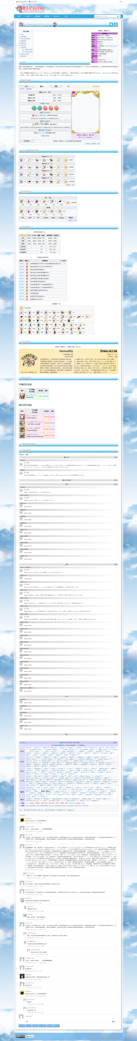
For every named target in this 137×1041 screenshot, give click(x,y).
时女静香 (70, 747)
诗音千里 (43, 766)
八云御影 (77, 787)
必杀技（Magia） (45, 121)
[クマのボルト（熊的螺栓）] (38, 320)
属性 (26, 86)
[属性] (41, 86)
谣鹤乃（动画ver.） (103, 749)
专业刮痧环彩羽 (31, 941)
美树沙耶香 (45, 762)
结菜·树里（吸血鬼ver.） (52, 749)
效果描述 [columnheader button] (45, 260)
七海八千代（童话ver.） (94, 761)
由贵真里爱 (84, 764)
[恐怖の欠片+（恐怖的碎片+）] (38, 328)
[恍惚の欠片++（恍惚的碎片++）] (55, 332)
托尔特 (57, 803)
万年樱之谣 (105, 781)
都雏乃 (43, 772)
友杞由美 (78, 803)
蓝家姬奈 (71, 757)
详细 (74, 742)
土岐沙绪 (62, 757)
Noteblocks (28, 818)
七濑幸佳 (52, 781)
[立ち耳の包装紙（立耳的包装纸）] (29, 316)
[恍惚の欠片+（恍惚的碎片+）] (46, 332)
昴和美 (95, 783)
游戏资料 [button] (37, 16)
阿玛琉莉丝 (75, 798)
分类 (20, 810)
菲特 (55, 785)
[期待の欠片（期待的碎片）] (79, 328)
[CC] (68, 202)
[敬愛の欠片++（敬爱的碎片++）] (80, 332)
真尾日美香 (99, 751)
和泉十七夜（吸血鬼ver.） (48, 789)
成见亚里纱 (88, 794)
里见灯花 (36, 747)
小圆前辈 (48, 780)
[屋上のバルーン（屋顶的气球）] (58, 174)
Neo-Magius (70, 805)
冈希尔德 (92, 747)
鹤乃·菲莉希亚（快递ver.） (87, 749)
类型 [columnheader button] (20, 260)
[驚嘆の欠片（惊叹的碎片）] (54, 328)
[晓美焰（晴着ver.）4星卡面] (85, 112)
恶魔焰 (36, 791)
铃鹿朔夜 (68, 772)
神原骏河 (58, 755)
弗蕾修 (62, 803)
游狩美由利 (80, 757)
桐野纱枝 (86, 753)
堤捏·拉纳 (28, 974)
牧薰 (111, 753)
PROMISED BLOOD (60, 805)
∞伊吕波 (76, 778)
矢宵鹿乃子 (103, 791)
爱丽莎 (27, 755)
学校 (92, 60)
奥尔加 (103, 757)
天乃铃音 (42, 755)
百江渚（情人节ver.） (77, 791)
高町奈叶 (73, 755)
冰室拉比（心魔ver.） (102, 798)
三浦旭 (60, 787)
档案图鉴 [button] (46, 16)
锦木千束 (62, 785)
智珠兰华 (71, 753)
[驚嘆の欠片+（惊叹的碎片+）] (63, 328)
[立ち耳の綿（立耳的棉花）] (58, 160)
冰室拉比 (93, 768)
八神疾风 (70, 774)
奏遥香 (42, 785)
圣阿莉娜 (28, 770)
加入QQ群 (33, 2)
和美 (67, 794)
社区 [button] (28, 16)
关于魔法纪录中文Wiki (102, 1038)
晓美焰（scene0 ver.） (61, 791)
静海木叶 (67, 764)
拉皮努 (35, 755)
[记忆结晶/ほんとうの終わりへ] (22, 417)
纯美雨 (51, 764)
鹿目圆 (106, 778)
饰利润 (108, 764)
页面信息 (56, 1025)
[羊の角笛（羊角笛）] (29, 167)
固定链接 (49, 1025)
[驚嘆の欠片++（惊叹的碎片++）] (71, 328)
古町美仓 (65, 793)
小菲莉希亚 (107, 787)
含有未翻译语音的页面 (30, 810)
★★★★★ (29, 89)
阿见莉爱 (31, 793)
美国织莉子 (70, 783)
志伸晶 (44, 764)
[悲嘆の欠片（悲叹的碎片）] (47, 324)
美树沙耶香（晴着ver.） (72, 762)
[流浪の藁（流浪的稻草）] (69, 320)
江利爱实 (28, 753)
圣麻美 (78, 770)
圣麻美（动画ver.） (103, 770)
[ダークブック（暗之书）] (21, 160)
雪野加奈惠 (83, 793)
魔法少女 (22, 454)
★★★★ (22, 89)
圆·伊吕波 (67, 780)
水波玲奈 (37, 757)
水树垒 (109, 793)
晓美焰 (108, 62)
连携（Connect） (45, 112)
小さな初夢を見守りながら (34, 422)
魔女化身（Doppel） (45, 130)
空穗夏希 (28, 764)
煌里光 (62, 776)
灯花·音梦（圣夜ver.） (32, 789)
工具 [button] (65, 16)
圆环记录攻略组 (22, 2)
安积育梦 (78, 747)
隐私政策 (94, 1038)
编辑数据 (93, 143)
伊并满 (107, 751)
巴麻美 (71, 770)
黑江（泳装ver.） (63, 789)
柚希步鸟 (96, 781)
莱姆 (66, 803)
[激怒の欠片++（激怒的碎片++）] (21, 328)
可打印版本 (42, 1025)
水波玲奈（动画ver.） (79, 761)
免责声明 (110, 1038)
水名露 (96, 757)
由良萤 (100, 764)
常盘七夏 (36, 764)
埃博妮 (98, 787)
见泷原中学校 (101, 60)
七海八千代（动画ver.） (62, 761)
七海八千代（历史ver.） (32, 762)
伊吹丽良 (90, 751)
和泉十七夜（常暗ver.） (78, 789)
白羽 (37, 805)
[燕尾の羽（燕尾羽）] (29, 181)
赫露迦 (113, 768)
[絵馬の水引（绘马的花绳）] (44, 160)
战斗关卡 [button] (56, 16)
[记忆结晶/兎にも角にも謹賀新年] (22, 429)
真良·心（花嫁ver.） (58, 783)
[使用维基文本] (27, 1021)
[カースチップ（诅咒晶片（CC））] (66, 160)
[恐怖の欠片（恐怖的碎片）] (29, 328)
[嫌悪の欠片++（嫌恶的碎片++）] (38, 324)
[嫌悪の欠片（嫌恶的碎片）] (21, 324)
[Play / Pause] (21, 464)
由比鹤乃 (28, 747)
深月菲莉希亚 (29, 787)
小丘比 (85, 787)
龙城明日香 (47, 757)
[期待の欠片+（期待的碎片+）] (21, 332)
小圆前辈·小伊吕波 (94, 780)
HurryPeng (28, 898)
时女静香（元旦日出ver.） (70, 749)
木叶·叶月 (36, 774)
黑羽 (34, 805)
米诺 (109, 783)
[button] (116, 24)
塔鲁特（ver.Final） (31, 785)
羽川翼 (66, 755)
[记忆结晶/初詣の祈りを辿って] (22, 435)
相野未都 (59, 772)
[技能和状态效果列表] (33, 115)
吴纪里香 (60, 794)
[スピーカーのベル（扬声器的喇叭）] (29, 320)
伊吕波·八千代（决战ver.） (33, 778)
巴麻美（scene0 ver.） (32, 772)
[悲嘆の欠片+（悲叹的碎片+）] (56, 324)
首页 (19, 16)
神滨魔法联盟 (44, 805)
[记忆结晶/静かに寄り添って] (22, 396)
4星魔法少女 (70, 810)
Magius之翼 (29, 805)
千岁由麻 (45, 774)
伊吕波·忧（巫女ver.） (50, 778)
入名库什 (28, 794)
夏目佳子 (51, 772)
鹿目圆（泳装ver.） (57, 762)
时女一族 (51, 805)
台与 (75, 776)
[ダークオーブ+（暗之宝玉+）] (28, 201)
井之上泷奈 (108, 794)
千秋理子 (88, 781)
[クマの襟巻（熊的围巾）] (79, 316)
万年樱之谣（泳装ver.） (42, 783)
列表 (67, 742)
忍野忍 (49, 785)
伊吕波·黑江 (98, 778)
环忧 (45, 787)
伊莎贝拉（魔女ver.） (31, 796)
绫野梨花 (44, 753)
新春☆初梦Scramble (111, 46)
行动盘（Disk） (45, 103)
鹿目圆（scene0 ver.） (80, 780)
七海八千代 (29, 757)
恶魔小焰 (28, 791)
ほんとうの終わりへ (32, 415)
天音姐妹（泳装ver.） (103, 759)
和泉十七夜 (37, 776)
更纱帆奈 (40, 793)
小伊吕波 (97, 776)
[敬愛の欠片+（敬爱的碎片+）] (72, 332)
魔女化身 (71, 347)
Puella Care (85, 805)
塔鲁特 (102, 783)
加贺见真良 (69, 781)
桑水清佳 (59, 764)
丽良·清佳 (103, 753)
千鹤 (85, 747)
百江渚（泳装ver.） (91, 791)
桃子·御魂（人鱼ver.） (55, 800)
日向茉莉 (53, 774)
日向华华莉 (51, 803)
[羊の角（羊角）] (44, 201)
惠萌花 (92, 772)
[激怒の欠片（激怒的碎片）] (71, 324)
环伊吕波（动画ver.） (65, 778)
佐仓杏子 (114, 749)
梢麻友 (75, 764)
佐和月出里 (37, 798)
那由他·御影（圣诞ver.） (59, 770)
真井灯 (31, 783)
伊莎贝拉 (43, 796)
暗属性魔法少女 (61, 810)
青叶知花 (108, 772)
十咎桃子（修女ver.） (85, 776)
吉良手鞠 (92, 764)
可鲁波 (80, 794)
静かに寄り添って (31, 395)
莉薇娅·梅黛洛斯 (56, 798)
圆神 (41, 780)
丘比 (27, 803)
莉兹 (73, 794)
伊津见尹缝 (72, 803)
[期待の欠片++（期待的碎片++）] (29, 332)
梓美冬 (38, 787)
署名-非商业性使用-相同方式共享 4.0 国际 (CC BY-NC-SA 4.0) (102, 1036)
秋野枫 (46, 768)
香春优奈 (28, 774)
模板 (98, 143)
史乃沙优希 (79, 781)
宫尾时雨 (77, 768)
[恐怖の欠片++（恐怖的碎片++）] (47, 328)
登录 (121, 2)
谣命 (44, 800)
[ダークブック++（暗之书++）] (51, 160)
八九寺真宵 (53, 766)
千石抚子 (62, 774)
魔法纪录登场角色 (50, 810)
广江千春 (69, 768)
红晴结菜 (54, 776)
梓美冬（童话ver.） (111, 747)
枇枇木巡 (62, 753)
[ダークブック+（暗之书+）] (37, 160)
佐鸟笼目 (60, 768)
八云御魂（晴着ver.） (87, 798)
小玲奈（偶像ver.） (70, 759)
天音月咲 (46, 776)
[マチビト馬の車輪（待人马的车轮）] (44, 181)
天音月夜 (52, 787)
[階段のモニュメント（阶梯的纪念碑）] (58, 167)
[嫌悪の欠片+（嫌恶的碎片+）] (30, 324)
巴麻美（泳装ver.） (89, 770)
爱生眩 (82, 800)
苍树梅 (99, 44)
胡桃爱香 (81, 751)
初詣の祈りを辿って (32, 434)
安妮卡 (83, 803)
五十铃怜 (56, 793)
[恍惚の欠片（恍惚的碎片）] (37, 332)
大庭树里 (61, 747)
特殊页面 (35, 1025)
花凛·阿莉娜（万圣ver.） (35, 749)
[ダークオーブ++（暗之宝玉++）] (36, 201)
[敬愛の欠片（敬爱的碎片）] (63, 332)
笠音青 (55, 757)
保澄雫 (37, 781)
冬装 (27, 454)
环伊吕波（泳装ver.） (31, 759)
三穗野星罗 (54, 753)
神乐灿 (85, 768)
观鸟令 (79, 753)
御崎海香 (28, 766)
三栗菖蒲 (36, 753)
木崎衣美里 (113, 791)
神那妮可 (37, 803)
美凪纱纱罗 (29, 781)
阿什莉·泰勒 (92, 793)
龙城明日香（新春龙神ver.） (86, 759)
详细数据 (87, 143)
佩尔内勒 (94, 800)
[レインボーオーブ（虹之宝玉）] (21, 201)
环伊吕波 (28, 776)
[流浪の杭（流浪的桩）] (29, 174)
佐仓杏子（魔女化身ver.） (69, 751)
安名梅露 (100, 772)
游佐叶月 (60, 781)
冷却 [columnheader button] (63, 260)
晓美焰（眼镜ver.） (100, 789)
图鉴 (58, 745)
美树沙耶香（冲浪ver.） (88, 762)
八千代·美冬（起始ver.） (47, 759)
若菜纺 (76, 772)
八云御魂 (28, 798)
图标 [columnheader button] (26, 260)
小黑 (69, 776)
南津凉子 (95, 753)
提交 (113, 1021)
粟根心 (44, 781)
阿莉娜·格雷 (37, 768)
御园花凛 (53, 747)
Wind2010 (30, 914)
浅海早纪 (31, 803)
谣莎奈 (59, 759)
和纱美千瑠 (44, 803)
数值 (71, 742)
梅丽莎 (36, 766)
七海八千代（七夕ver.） (32, 761)
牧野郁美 (101, 793)
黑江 (91, 787)
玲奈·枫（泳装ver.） (47, 761)
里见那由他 (68, 787)
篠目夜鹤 (46, 798)
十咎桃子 (44, 747)
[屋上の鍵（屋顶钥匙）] (29, 160)
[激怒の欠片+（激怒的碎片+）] (80, 324)
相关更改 (28, 1025)
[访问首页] (29, 9)
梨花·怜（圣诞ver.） (39, 794)
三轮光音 (114, 781)
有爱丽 (88, 757)
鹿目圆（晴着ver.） (31, 780)
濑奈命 (66, 798)
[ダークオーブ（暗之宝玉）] (21, 312)
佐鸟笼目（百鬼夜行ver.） (42, 770)
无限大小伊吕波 (86, 778)
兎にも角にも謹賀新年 (33, 428)
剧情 (78, 742)
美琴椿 (50, 755)
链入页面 (21, 1025)
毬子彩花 (48, 793)
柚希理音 (73, 793)
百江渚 (111, 789)
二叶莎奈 (28, 768)
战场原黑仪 (98, 794)
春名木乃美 (84, 772)
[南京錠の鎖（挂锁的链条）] (44, 167)
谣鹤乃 (100, 747)
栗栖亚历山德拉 (103, 768)
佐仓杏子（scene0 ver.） (51, 751)
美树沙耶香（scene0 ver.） (106, 762)
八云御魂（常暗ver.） (71, 800)
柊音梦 (53, 768)
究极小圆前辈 (57, 780)
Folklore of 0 (77, 805)
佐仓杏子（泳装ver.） (35, 751)
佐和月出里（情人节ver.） (33, 800)
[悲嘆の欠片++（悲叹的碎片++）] (64, 324)
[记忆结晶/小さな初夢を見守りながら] (22, 423)
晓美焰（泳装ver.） (108, 780)
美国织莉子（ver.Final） (83, 783)
